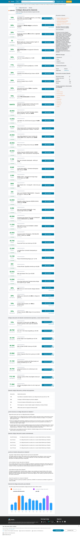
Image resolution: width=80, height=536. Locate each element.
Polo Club (59, 101)
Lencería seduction (61, 95)
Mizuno (58, 97)
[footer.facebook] (57, 521)
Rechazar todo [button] (70, 530)
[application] (31, 503)
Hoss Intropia (60, 93)
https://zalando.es (19, 13)
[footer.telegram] (65, 521)
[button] (27, 534)
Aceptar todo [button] (58, 530)
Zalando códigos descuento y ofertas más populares (63, 19)
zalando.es (66, 70)
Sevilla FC (59, 104)
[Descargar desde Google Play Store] (51, 522)
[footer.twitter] (60, 521)
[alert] (40, 530)
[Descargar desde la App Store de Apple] (44, 522)
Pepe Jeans (59, 99)
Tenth (58, 106)
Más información (51, 27)
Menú (17, 1)
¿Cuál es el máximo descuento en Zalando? (64, 24)
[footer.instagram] (62, 521)
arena (58, 90)
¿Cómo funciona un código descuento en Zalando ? (62, 21)
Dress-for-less (60, 91)
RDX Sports (59, 103)
